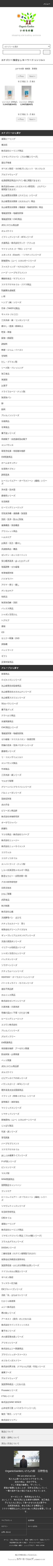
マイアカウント (6, 1520)
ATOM (42, 1545)
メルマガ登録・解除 (15, 1545)
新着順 (34, 69)
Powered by (12, 1559)
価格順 (27, 69)
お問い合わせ (6, 1532)
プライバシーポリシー (36, 1542)
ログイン (4, 1526)
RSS (37, 1545)
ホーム (6, 1540)
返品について (44, 1540)
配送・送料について (31, 1540)
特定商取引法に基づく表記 (18, 1542)
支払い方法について (16, 1540)
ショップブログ (29, 1545)
